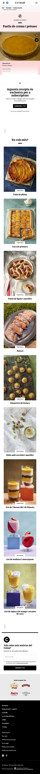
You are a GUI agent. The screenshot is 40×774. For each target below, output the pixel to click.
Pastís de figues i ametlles (20, 298)
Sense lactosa (20, 451)
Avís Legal (5, 743)
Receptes (8, 7)
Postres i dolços (17, 7)
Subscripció (6, 732)
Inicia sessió (25, 111)
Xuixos (20, 351)
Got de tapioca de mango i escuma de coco (20, 612)
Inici (3, 7)
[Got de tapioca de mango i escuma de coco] (20, 586)
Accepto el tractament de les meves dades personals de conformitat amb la (20, 662)
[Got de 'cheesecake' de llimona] (20, 481)
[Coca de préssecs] (20, 221)
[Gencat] (23, 768)
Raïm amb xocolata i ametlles (20, 455)
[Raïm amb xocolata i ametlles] (20, 429)
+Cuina (4, 727)
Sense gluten (20, 555)
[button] (36, 2)
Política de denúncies (9, 750)
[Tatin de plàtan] (20, 169)
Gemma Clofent (20, 20)
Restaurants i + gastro (9, 709)
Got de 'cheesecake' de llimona (20, 507)
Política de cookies (8, 747)
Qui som (4, 736)
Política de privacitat (9, 740)
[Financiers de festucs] (20, 377)
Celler (4, 720)
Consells (5, 712)
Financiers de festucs (20, 403)
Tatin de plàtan (20, 194)
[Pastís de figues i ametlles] (20, 273)
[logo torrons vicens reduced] (14, 685)
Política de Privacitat (22, 663)
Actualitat (5, 723)
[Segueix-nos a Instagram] (3, 755)
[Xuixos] (20, 325)
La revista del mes (8, 716)
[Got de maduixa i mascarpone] (20, 534)
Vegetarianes (20, 190)
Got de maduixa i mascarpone (20, 559)
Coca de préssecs (20, 246)
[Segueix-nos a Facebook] (7, 755)
